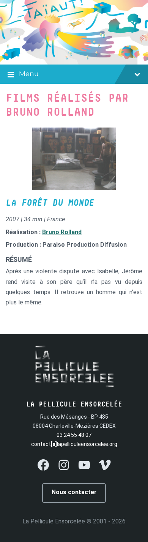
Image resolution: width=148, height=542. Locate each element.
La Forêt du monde (50, 203)
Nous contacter (74, 492)
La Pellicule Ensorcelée (53, 521)
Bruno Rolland (62, 232)
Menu (29, 74)
